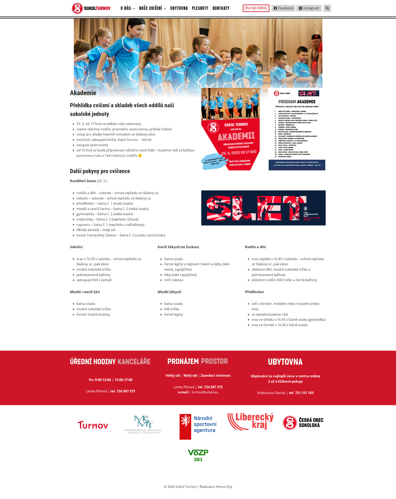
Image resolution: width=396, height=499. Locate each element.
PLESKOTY (200, 8)
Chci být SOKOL (256, 8)
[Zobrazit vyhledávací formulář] (327, 8)
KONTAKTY (221, 8)
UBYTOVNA (179, 8)
